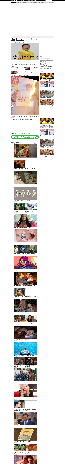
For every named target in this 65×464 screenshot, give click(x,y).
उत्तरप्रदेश (29, 0)
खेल (35, 0)
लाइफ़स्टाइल (32, 0)
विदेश (23, 0)
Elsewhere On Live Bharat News (44, 117)
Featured (41, 71)
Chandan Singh (13, 42)
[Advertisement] (31, 23)
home (19, 0)
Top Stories (42, 56)
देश (21, 0)
